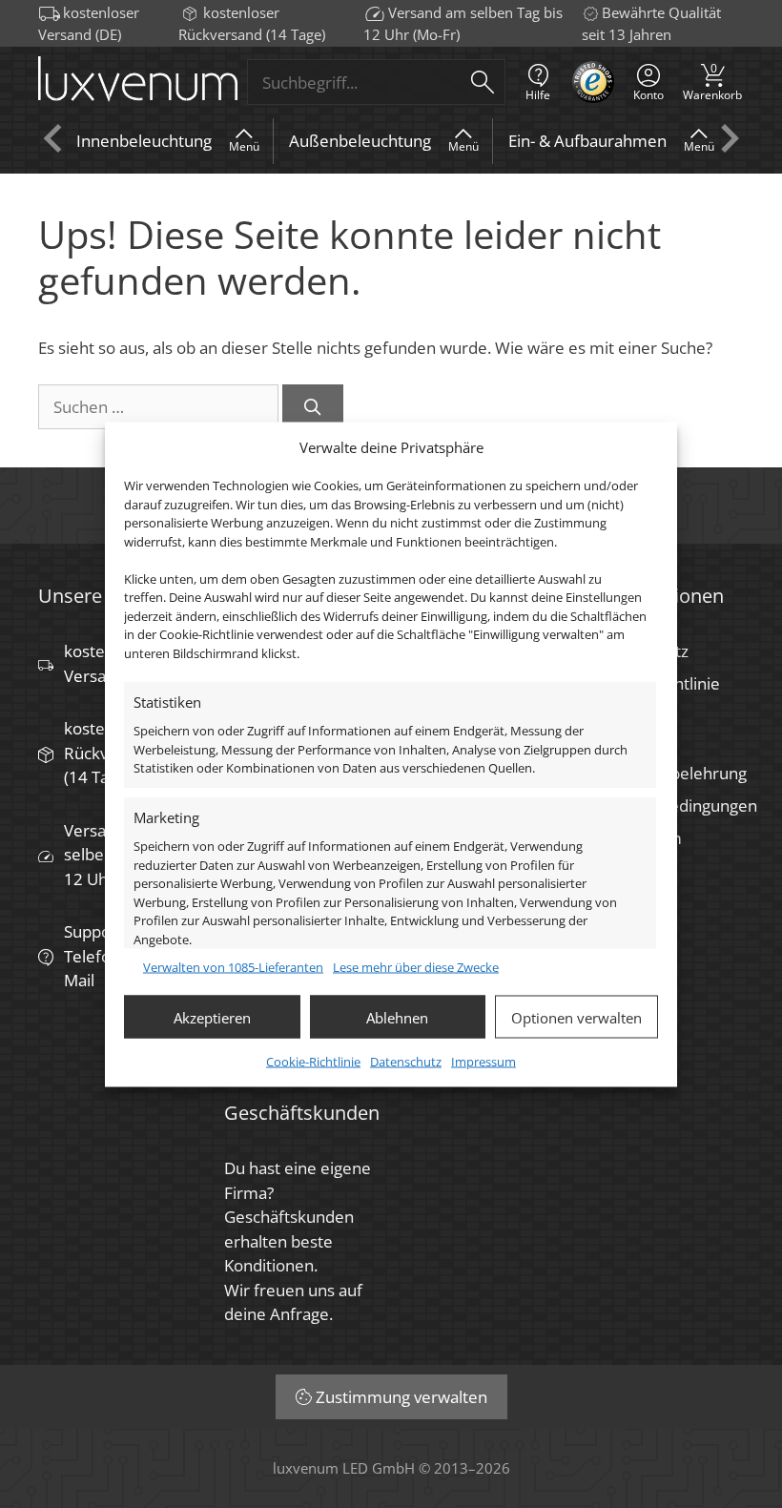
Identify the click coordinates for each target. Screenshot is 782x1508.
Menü (244, 146)
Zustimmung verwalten (401, 1397)
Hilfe (537, 95)
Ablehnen (397, 1016)
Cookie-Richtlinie (313, 1061)
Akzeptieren (212, 1016)
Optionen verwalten (576, 1016)
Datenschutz (406, 1061)
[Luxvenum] (137, 82)
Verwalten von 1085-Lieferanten (233, 966)
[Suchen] (312, 407)
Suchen (482, 82)
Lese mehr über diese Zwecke (416, 966)
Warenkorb (712, 81)
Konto (648, 95)
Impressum (483, 1061)
